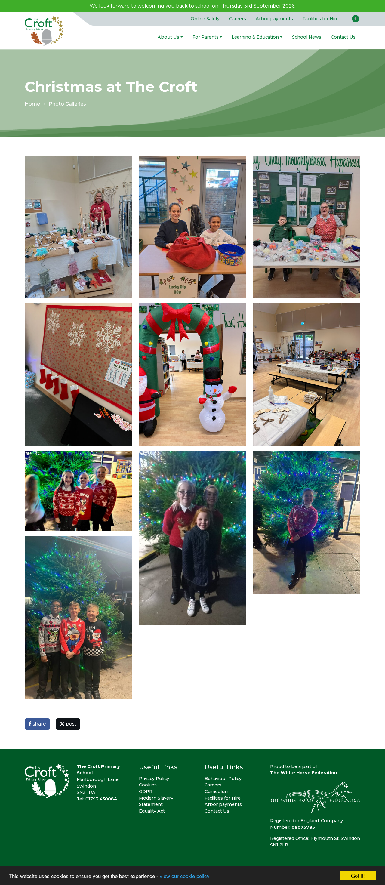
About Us (168, 37)
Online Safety (205, 18)
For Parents (205, 37)
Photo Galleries (67, 104)
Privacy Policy (154, 778)
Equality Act (152, 811)
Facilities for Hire (321, 18)
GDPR (145, 791)
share (39, 724)
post (70, 724)
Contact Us (343, 37)
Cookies (148, 785)
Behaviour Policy (223, 778)
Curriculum (217, 791)
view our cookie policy (185, 876)
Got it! (358, 875)
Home (32, 104)
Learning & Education (255, 37)
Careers (237, 18)
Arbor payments (274, 18)
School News (306, 37)
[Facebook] (355, 18)
